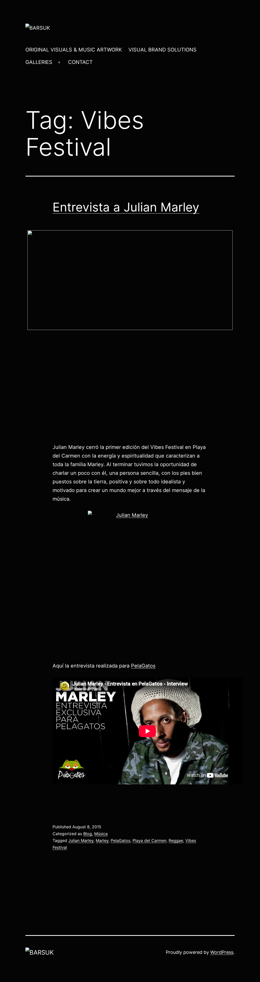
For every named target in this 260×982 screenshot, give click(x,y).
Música (101, 833)
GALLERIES (38, 62)
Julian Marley (80, 840)
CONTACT (80, 62)
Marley (102, 840)
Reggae (176, 840)
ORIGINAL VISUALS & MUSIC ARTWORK (73, 50)
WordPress (221, 952)
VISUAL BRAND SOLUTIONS (162, 50)
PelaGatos (143, 666)
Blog (87, 833)
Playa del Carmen (149, 840)
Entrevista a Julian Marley (126, 207)
